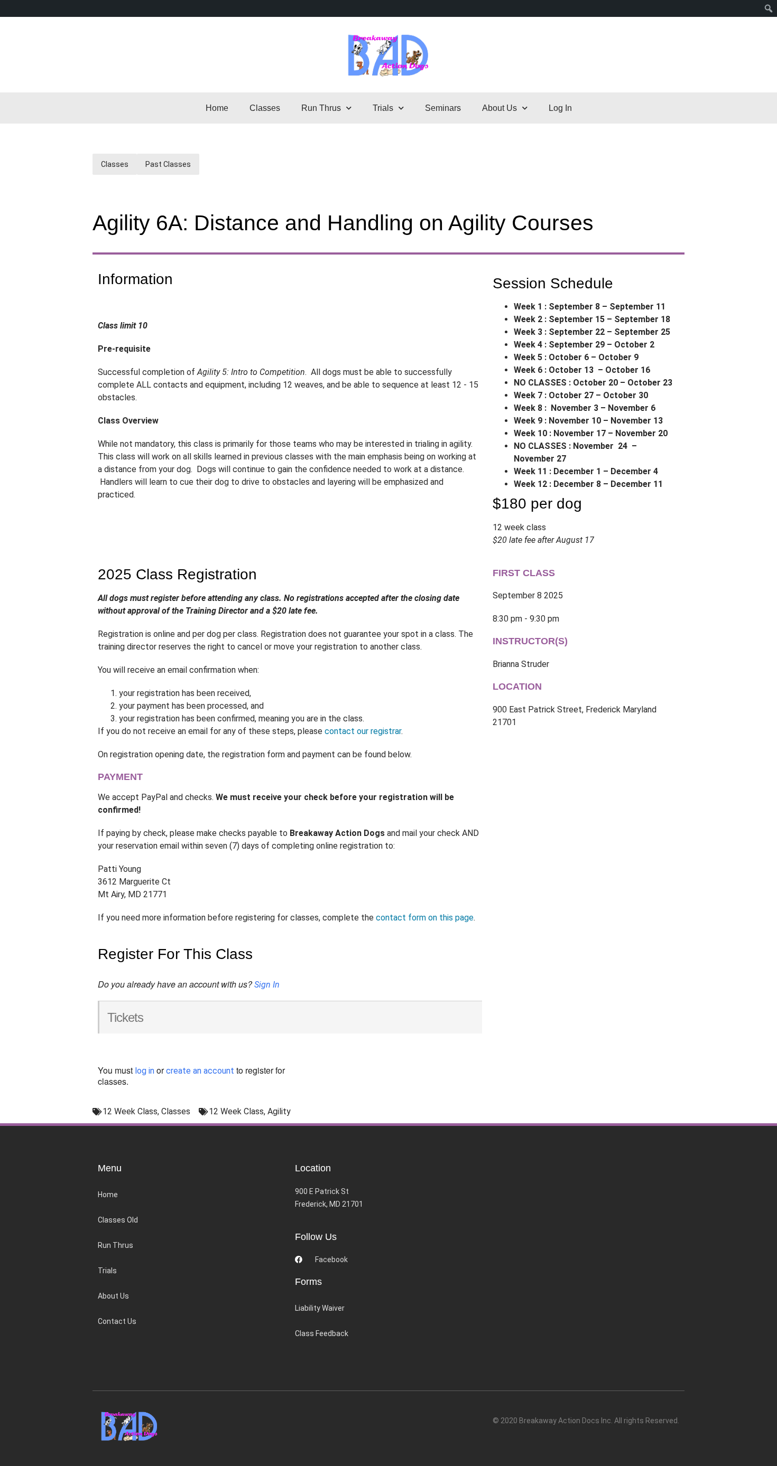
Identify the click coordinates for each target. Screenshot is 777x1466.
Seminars (443, 108)
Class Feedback (321, 1333)
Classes (264, 108)
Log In (560, 108)
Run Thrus (115, 1245)
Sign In (267, 985)
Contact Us (117, 1321)
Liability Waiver (320, 1308)
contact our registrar (363, 731)
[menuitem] (769, 8)
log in (144, 1071)
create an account (200, 1071)
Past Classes (168, 164)
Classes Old (118, 1220)
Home (217, 108)
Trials (107, 1270)
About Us (113, 1296)
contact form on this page (425, 918)
